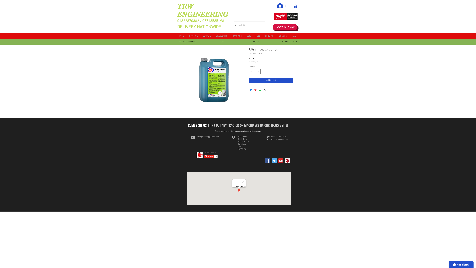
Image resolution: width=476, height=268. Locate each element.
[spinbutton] (255, 71)
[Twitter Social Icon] (274, 160)
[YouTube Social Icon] (280, 160)
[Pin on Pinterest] (255, 89)
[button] (295, 6)
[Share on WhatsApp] (260, 89)
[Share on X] (264, 89)
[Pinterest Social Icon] (287, 160)
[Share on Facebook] (250, 89)
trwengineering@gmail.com (207, 137)
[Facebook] (267, 160)
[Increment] (258, 71)
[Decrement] (251, 71)
